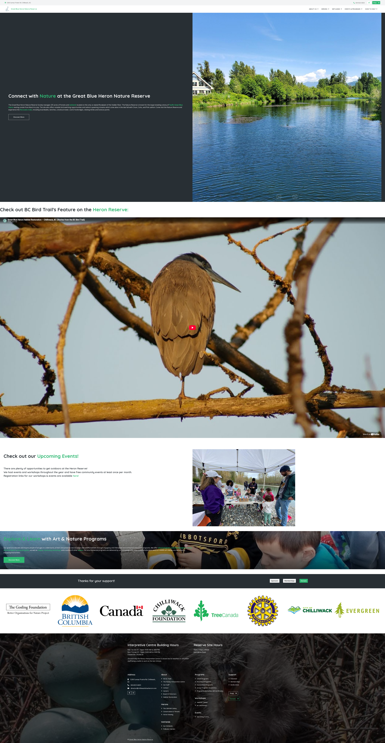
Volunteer (233, 679)
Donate (303, 581)
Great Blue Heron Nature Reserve (141, 739)
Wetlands (336, 9)
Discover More (18, 117)
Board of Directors (169, 694)
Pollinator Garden (169, 729)
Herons (324, 9)
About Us (313, 9)
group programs (23, 550)
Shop (374, 3)
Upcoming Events (203, 717)
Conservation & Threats (171, 711)
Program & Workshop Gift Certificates (210, 691)
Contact (165, 688)
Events (198, 712)
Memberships (289, 581)
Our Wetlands (168, 726)
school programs (164, 548)
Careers (166, 691)
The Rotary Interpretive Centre (174, 682)
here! (76, 475)
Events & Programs (352, 9)
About (164, 674)
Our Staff (166, 685)
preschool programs (178, 548)
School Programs (203, 679)
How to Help (370, 9)
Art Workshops (202, 705)
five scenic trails (26, 110)
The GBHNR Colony (170, 708)
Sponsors (274, 581)
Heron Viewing (168, 714)
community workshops (52, 550)
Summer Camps (202, 702)
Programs (199, 674)
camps (40, 550)
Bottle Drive (234, 685)
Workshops (200, 698)
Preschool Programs (204, 682)
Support (232, 674)
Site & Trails (167, 679)
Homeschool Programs (205, 685)
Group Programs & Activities (207, 688)
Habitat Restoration (170, 697)
